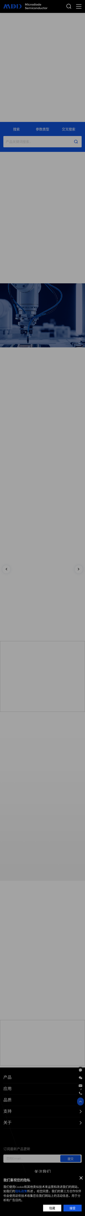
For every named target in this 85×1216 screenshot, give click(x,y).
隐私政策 (21, 1191)
